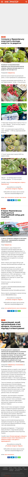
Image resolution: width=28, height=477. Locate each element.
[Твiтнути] (16, 200)
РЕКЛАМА (11, 470)
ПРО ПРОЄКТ (17, 470)
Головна (5, 467)
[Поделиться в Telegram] (12, 310)
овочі (20, 197)
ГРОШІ (19, 467)
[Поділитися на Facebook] (8, 200)
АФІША (25, 469)
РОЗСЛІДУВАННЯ (18, 469)
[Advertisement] (14, 19)
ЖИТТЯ (10, 467)
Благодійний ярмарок (11, 308)
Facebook (8, 188)
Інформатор (11, 73)
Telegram (19, 188)
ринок (24, 197)
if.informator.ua (7, 475)
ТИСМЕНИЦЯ (5, 469)
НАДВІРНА (11, 469)
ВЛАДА (15, 467)
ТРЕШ (23, 467)
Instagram (14, 188)
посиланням (19, 364)
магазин (16, 197)
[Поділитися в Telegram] (12, 200)
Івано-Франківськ (9, 197)
